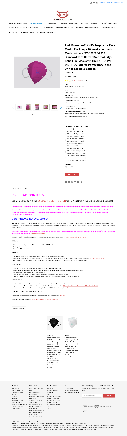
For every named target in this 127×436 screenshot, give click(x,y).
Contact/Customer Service (46, 32)
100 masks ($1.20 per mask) (75, 138)
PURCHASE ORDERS (27, 32)
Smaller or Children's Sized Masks (104, 23)
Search (103, 2)
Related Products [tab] (19, 308)
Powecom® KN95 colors (64, 27)
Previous (13, 107)
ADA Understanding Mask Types (76, 237)
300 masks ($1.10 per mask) (75, 143)
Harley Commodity (52, 390)
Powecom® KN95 (36, 23)
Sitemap (14, 398)
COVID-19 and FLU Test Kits (18, 23)
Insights (14, 396)
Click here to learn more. (96, 258)
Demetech (50, 392)
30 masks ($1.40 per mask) (75, 134)
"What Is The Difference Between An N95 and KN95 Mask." (80, 286)
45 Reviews (28, 189)
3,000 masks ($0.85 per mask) (76, 155)
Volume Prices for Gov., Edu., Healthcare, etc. (25, 27)
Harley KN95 (51, 23)
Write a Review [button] (86, 81)
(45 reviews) (77, 81)
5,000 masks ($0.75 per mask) (76, 160)
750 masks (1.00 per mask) (75, 148)
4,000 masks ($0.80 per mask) (76, 158)
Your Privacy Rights (83, 423)
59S (48, 394)
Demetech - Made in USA (69, 23)
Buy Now (54, 324)
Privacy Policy (16, 408)
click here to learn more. (38, 233)
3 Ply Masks (48, 27)
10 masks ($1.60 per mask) (75, 129)
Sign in (109, 2)
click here (69, 288)
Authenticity (13, 32)
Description (17, 189)
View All (49, 408)
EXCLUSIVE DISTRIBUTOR (52, 201)
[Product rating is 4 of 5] (69, 81)
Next (61, 107)
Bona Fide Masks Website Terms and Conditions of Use (31, 423)
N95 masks (84, 23)
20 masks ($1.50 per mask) (75, 131)
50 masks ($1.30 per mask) (75, 136)
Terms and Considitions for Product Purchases (66, 423)
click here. (63, 295)
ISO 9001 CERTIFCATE (108, 27)
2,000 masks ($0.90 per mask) (76, 153)
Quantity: (68, 164)
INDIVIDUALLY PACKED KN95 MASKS (87, 27)
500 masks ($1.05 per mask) (75, 146)
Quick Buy (55, 321)
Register (117, 2)
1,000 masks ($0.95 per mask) (76, 151)
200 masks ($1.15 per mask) (75, 141)
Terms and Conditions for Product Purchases (45, 299)
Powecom (50, 389)
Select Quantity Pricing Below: (77, 126)
